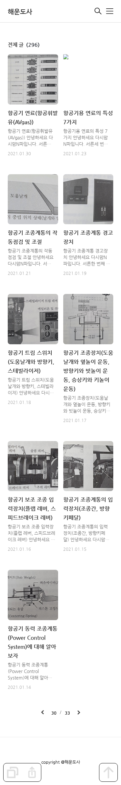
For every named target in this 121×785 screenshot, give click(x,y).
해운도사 (20, 11)
